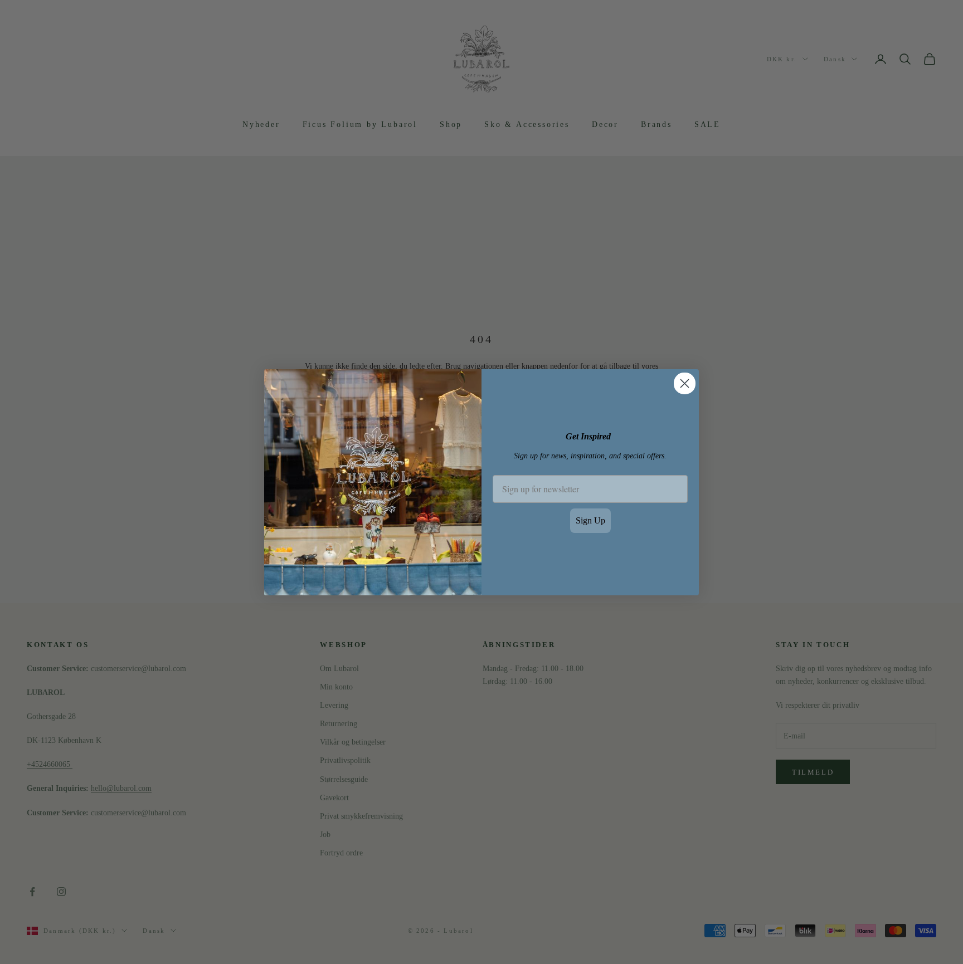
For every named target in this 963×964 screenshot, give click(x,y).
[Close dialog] (684, 383)
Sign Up (590, 520)
